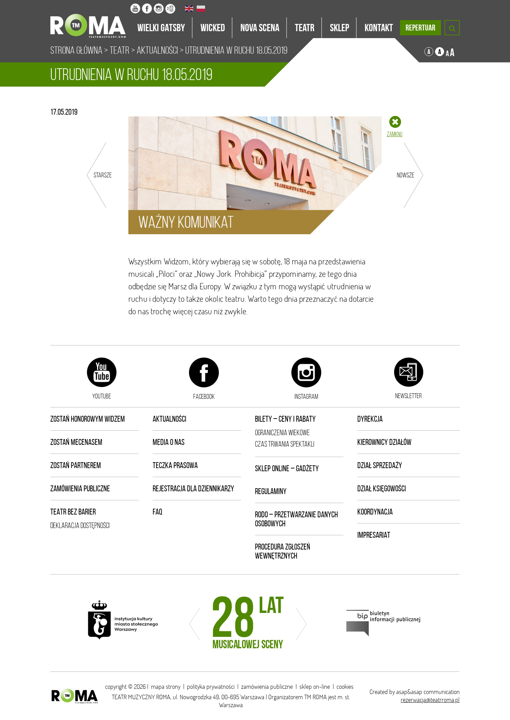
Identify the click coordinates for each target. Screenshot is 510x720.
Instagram (306, 396)
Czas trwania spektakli (284, 444)
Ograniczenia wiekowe (282, 433)
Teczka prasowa (175, 465)
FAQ (157, 511)
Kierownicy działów (384, 442)
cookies (345, 687)
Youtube (101, 396)
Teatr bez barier (73, 511)
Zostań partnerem (75, 465)
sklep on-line (314, 687)
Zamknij (394, 134)
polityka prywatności (211, 687)
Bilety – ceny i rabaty (285, 418)
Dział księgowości (381, 488)
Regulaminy (271, 491)
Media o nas (169, 442)
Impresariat (373, 534)
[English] (189, 9)
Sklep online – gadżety (287, 468)
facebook (204, 396)
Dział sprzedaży (379, 465)
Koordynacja (375, 511)
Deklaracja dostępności (80, 525)
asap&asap (409, 692)
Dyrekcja (370, 418)
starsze (103, 175)
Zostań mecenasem (76, 442)
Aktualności (157, 50)
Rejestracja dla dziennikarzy (193, 488)
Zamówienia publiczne (80, 488)
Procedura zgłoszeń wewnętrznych (282, 551)
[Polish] (201, 9)
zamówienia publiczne (267, 687)
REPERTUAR (420, 27)
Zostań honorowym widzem (87, 418)
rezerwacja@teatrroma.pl (430, 700)
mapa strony (165, 687)
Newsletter (408, 395)
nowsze (405, 175)
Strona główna (76, 50)
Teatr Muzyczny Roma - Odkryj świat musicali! (90, 19)
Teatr (119, 50)
